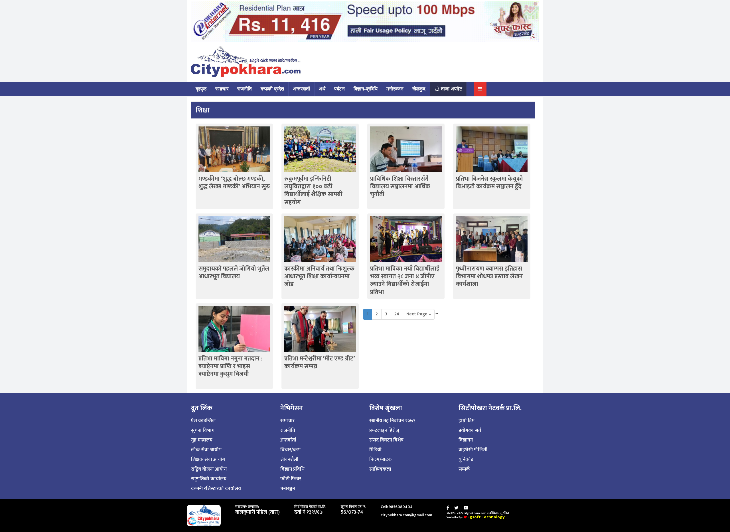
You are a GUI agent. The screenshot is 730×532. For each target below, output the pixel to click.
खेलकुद (418, 89)
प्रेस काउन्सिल (203, 421)
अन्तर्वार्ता (288, 440)
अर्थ (322, 89)
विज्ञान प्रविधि (292, 469)
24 (396, 314)
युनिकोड (466, 460)
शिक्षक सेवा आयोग (208, 460)
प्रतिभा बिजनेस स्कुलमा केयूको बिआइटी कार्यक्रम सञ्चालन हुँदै (489, 183)
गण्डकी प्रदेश (272, 89)
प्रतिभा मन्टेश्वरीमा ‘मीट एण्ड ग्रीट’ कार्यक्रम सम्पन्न (319, 362)
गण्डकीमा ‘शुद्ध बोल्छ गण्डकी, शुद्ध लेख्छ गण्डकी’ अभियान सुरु (234, 183)
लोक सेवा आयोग (206, 450)
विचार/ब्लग (290, 450)
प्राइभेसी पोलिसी (473, 450)
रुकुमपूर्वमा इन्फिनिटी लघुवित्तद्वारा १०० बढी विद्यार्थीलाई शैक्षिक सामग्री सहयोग (313, 190)
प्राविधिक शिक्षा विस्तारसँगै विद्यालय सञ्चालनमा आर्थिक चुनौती (400, 187)
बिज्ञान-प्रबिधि (366, 89)
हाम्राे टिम (466, 421)
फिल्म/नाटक (380, 460)
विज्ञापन (466, 440)
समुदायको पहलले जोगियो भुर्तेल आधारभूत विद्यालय (233, 272)
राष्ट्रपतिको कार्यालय (208, 479)
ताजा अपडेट (450, 89)
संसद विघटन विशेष (386, 440)
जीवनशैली (289, 460)
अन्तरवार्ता (301, 89)
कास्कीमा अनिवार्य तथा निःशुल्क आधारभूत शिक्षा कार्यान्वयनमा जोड (319, 276)
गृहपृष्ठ (201, 89)
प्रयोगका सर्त (470, 430)
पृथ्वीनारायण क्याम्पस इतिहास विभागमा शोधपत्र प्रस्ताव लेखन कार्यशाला (489, 276)
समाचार (221, 89)
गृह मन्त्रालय (201, 440)
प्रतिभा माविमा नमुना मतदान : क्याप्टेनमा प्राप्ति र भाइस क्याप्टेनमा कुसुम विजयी (230, 366)
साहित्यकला (380, 469)
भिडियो (375, 450)
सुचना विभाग (202, 430)
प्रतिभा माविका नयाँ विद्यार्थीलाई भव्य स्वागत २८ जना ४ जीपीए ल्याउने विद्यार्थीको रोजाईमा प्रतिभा (404, 280)
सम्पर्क (464, 469)
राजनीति (244, 89)
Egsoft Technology (486, 517)
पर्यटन (339, 89)
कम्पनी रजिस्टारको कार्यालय (216, 489)
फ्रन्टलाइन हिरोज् (384, 430)
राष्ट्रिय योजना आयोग (209, 469)
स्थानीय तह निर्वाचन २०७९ (392, 421)
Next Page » (418, 314)
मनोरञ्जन (394, 89)
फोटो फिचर (290, 479)
